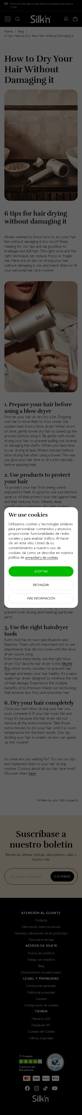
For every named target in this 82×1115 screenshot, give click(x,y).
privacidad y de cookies (41, 557)
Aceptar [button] (41, 571)
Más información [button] (41, 598)
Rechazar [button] (41, 585)
